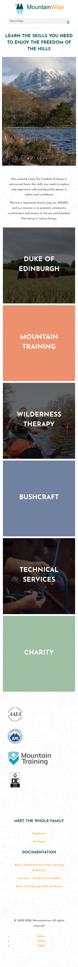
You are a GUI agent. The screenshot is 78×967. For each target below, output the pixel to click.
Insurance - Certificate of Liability (39, 878)
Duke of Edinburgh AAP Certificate (39, 886)
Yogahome (39, 833)
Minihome (39, 841)
